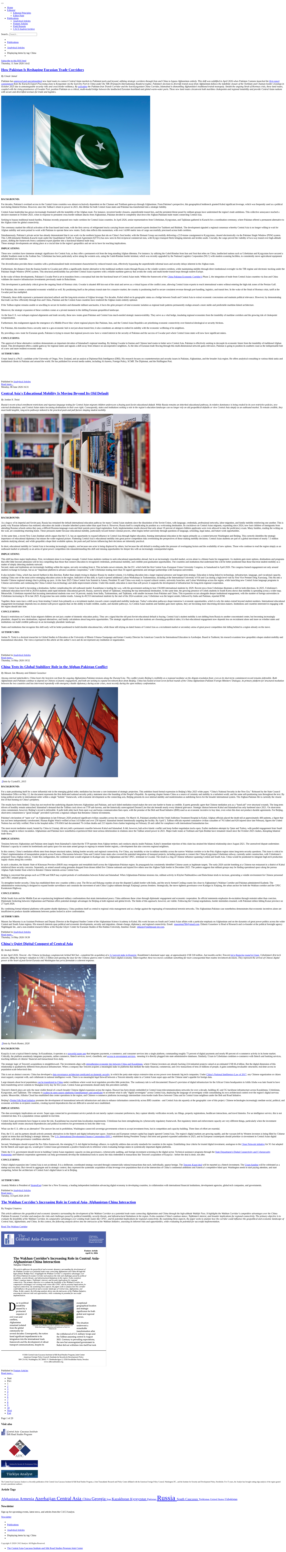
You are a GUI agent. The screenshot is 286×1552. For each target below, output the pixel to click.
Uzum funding (251, 1164)
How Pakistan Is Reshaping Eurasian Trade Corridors (42, 70)
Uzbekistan (231, 1499)
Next (9, 1410)
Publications (13, 18)
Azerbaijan (46, 1498)
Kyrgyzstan (138, 1499)
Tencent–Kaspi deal (192, 1164)
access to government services (121, 1056)
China (87, 1499)
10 (8, 1408)
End (9, 1413)
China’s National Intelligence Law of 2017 (226, 1074)
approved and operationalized (28, 81)
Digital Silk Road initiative (22, 1100)
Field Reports (19, 26)
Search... (5, 34)
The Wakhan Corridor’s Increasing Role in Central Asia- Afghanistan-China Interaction (68, 1202)
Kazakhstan (121, 1499)
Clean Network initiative (253, 1144)
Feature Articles (20, 23)
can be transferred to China (50, 1082)
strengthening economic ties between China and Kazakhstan (114, 1064)
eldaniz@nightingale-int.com (150, 927)
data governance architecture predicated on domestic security (81, 1074)
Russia (167, 1498)
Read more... (7, 384)
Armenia (27, 1499)
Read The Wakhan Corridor (14, 1226)
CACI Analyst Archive (24, 29)
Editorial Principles (22, 13)
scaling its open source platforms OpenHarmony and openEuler (73, 1092)
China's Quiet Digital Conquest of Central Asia (37, 944)
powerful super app (77, 1053)
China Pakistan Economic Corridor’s (185, 276)
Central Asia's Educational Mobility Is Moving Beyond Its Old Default (55, 393)
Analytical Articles (22, 21)
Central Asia (70, 1498)
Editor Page (18, 15)
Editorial (11, 10)
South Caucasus (188, 1499)
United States (217, 1499)
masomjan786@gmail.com (186, 924)
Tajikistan (204, 1499)
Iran (109, 1499)
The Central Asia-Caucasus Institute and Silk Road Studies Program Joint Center (45, 1548)
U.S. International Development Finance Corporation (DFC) (83, 1136)
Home (10, 7)
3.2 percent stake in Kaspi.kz (122, 955)
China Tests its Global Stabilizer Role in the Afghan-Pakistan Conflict (54, 667)
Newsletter (6, 1517)
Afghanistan (10, 1499)
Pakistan (152, 1499)
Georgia (99, 1498)
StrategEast (36, 1185)
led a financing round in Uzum (244, 955)
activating (82, 86)
